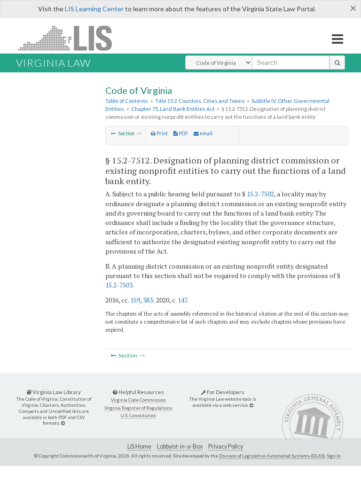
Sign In (334, 455)
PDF (183, 133)
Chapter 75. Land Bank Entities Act (173, 109)
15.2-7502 (260, 193)
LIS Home (139, 446)
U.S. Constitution (138, 415)
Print (162, 133)
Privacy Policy (225, 446)
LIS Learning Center (94, 9)
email (205, 133)
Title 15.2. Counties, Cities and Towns (200, 101)
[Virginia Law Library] (63, 423)
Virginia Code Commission (138, 400)
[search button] (337, 62)
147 (182, 299)
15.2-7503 (119, 284)
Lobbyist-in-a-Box (180, 446)
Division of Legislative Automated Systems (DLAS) (272, 455)
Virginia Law (53, 62)
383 (148, 299)
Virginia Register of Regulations (138, 408)
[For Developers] (251, 405)
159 (135, 299)
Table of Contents (126, 101)
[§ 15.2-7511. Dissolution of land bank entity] (113, 133)
